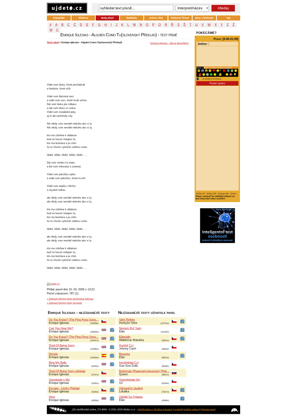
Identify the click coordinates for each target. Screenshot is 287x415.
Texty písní (53, 42)
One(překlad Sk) (129, 379)
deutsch (168, 409)
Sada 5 (228, 68)
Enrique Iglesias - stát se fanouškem (169, 43)
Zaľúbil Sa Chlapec (131, 396)
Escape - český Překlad (64, 388)
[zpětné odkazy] (192, 409)
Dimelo (53, 354)
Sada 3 (214, 68)
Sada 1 (200, 68)
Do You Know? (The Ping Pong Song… (74, 319)
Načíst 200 (212, 193)
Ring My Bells (58, 362)
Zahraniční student (131, 388)
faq (228, 17)
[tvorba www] (209, 409)
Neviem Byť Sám (130, 328)
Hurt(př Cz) (126, 345)
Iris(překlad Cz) (129, 362)
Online (233, 193)
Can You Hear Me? (61, 328)
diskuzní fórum (180, 17)
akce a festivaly (204, 17)
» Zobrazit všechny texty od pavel (64, 303)
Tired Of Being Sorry (62, 345)
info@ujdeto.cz (145, 409)
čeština (158, 409)
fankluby (132, 17)
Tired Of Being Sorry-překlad (67, 371)
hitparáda (58, 17)
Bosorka (124, 354)
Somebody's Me (59, 379)
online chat (156, 17)
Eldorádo (124, 336)
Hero (52, 396)
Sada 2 (207, 68)
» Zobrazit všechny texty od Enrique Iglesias (70, 299)
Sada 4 (221, 68)
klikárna (83, 17)
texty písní (107, 17)
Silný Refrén (127, 319)
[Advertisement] (118, 58)
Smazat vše (223, 193)
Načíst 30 (200, 193)
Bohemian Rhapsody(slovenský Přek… (144, 371)
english (178, 409)
